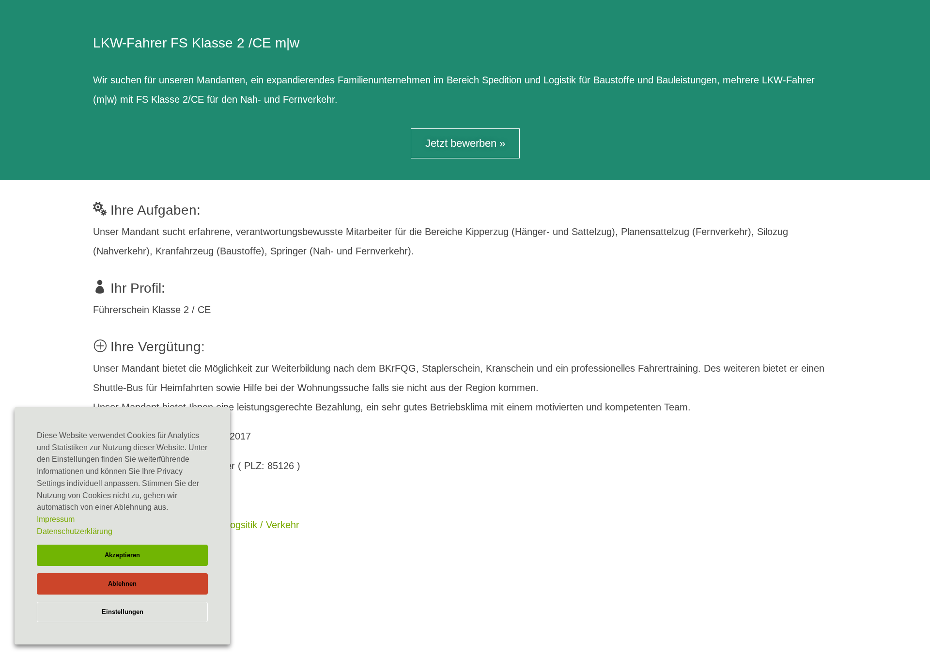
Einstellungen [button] (122, 611)
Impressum (56, 519)
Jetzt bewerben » (465, 143)
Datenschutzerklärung (74, 531)
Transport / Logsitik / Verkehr (237, 524)
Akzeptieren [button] (122, 555)
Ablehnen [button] (122, 583)
